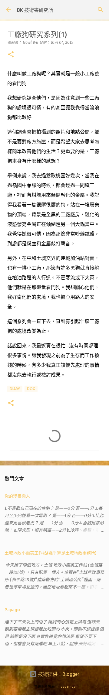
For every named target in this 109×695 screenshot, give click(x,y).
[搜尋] (100, 9)
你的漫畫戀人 (17, 496)
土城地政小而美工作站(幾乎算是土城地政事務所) (51, 552)
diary (15, 389)
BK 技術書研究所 (35, 10)
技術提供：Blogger (58, 674)
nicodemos (66, 686)
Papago (12, 609)
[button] (11, 55)
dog (31, 389)
